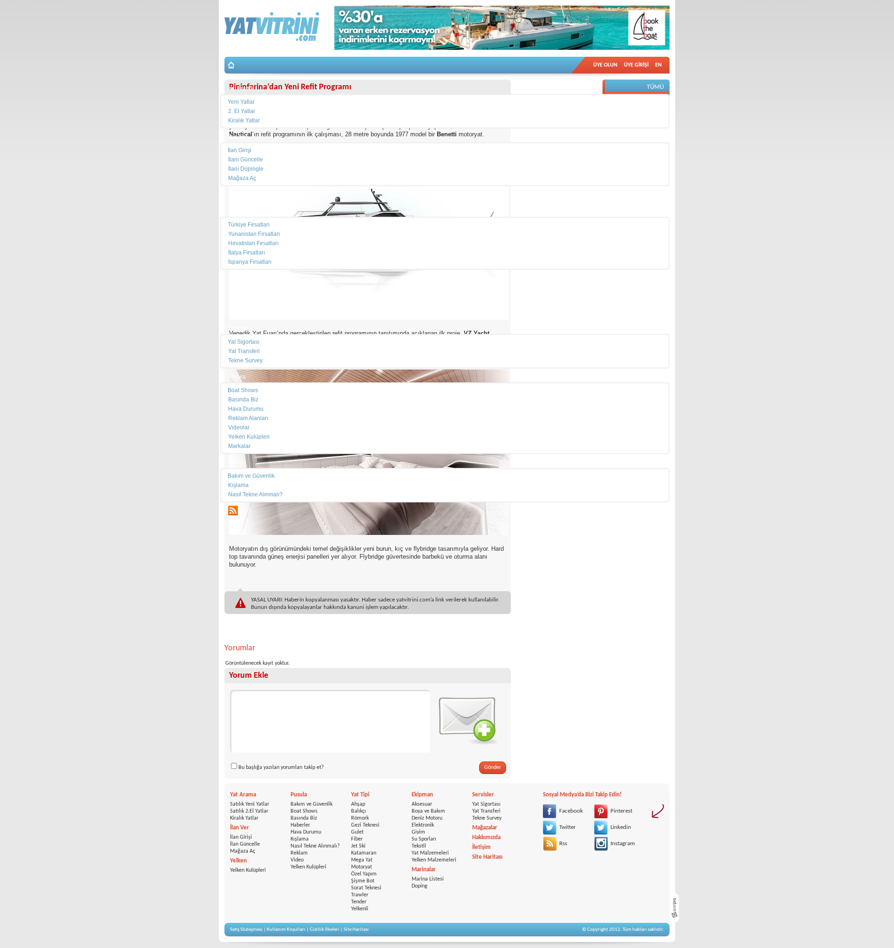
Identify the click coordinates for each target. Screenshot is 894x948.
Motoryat (361, 867)
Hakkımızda (486, 838)
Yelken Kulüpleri (248, 870)
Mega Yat (361, 860)
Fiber (357, 839)
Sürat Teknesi (366, 888)
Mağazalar (484, 828)
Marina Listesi (428, 879)
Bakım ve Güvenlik (311, 804)
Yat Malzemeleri (430, 853)
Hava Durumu (306, 832)
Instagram (622, 844)
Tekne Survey (486, 818)
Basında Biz (304, 818)
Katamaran (363, 853)
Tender (358, 902)
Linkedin (620, 827)
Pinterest (621, 811)
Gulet (357, 832)
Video (297, 860)
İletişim (481, 847)
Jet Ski (358, 846)
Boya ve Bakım (428, 811)
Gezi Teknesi (365, 825)
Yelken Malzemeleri (434, 860)
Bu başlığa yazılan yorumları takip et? (281, 767)
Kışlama (300, 839)
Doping (419, 886)
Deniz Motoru (427, 818)
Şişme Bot (362, 881)
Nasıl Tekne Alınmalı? (315, 846)
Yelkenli (359, 909)
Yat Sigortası (486, 804)
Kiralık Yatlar (244, 818)
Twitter (567, 827)
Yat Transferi (486, 811)
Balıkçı (358, 811)
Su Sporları (424, 839)
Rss (563, 844)
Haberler (300, 825)
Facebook (571, 811)
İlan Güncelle (245, 844)
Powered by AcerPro (674, 907)
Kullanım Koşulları (286, 929)
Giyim (418, 832)
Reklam (299, 853)
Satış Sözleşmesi (246, 929)
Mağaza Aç (242, 851)
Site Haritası (487, 857)
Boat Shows (304, 811)
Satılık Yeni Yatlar (249, 804)
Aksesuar (422, 804)
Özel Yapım (364, 874)
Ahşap (358, 804)
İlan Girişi (241, 837)
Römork (360, 818)
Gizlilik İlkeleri (324, 929)
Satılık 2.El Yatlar (249, 811)
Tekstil (419, 846)
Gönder (492, 767)
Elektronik (423, 825)
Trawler (359, 895)
